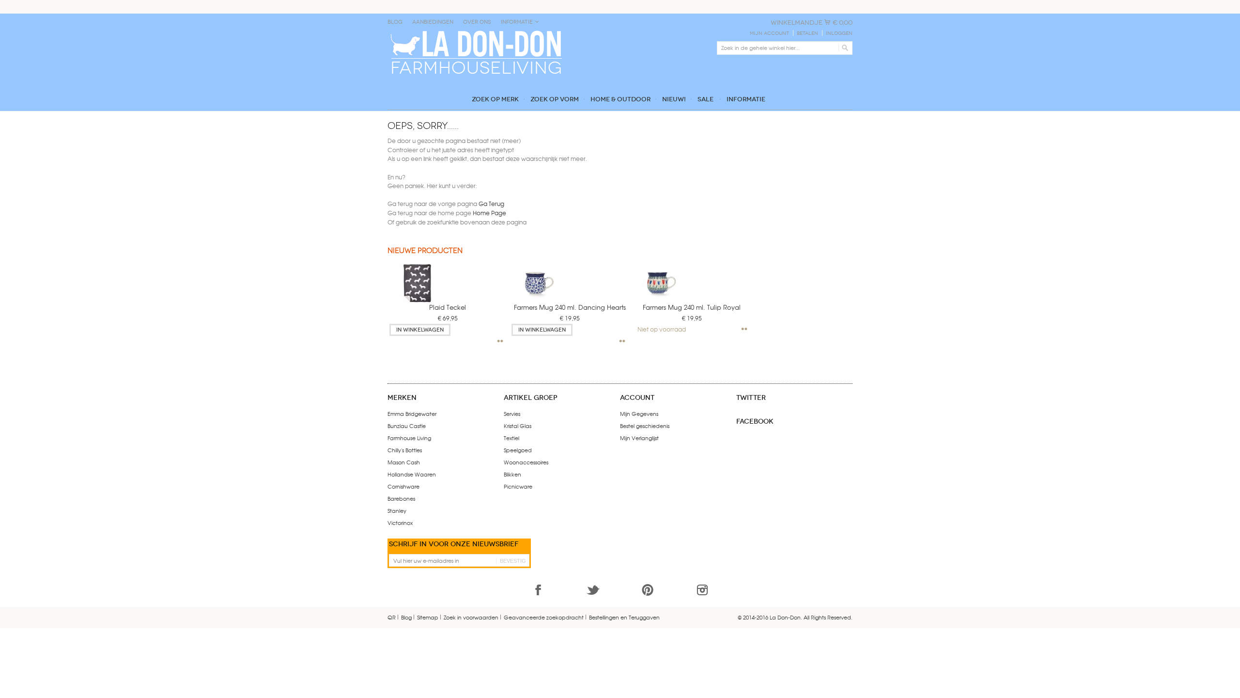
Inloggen (839, 33)
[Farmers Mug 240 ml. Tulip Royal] (654, 280)
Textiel (511, 438)
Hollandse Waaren (412, 474)
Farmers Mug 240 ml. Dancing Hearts (570, 307)
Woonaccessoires (526, 462)
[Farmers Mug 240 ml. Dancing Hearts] (532, 280)
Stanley (397, 510)
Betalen (807, 33)
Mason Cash (404, 462)
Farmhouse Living (409, 438)
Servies (512, 413)
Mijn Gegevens (639, 413)
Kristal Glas (517, 425)
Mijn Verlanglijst (639, 438)
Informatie (517, 22)
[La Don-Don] (475, 32)
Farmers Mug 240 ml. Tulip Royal (692, 307)
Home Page (489, 212)
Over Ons (477, 22)
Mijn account (769, 33)
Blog (395, 22)
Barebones (401, 498)
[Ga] (843, 48)
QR (392, 617)
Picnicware (518, 486)
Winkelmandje (796, 22)
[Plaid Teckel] (410, 280)
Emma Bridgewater (412, 413)
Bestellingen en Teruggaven (624, 617)
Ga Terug (491, 203)
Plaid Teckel (447, 307)
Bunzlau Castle (407, 425)
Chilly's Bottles (405, 450)
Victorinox (400, 522)
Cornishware (403, 486)
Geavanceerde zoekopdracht (544, 617)
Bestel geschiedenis (644, 425)
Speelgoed (518, 450)
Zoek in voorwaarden (471, 617)
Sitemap (427, 617)
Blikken (512, 474)
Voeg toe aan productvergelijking (500, 341)
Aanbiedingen (432, 22)
